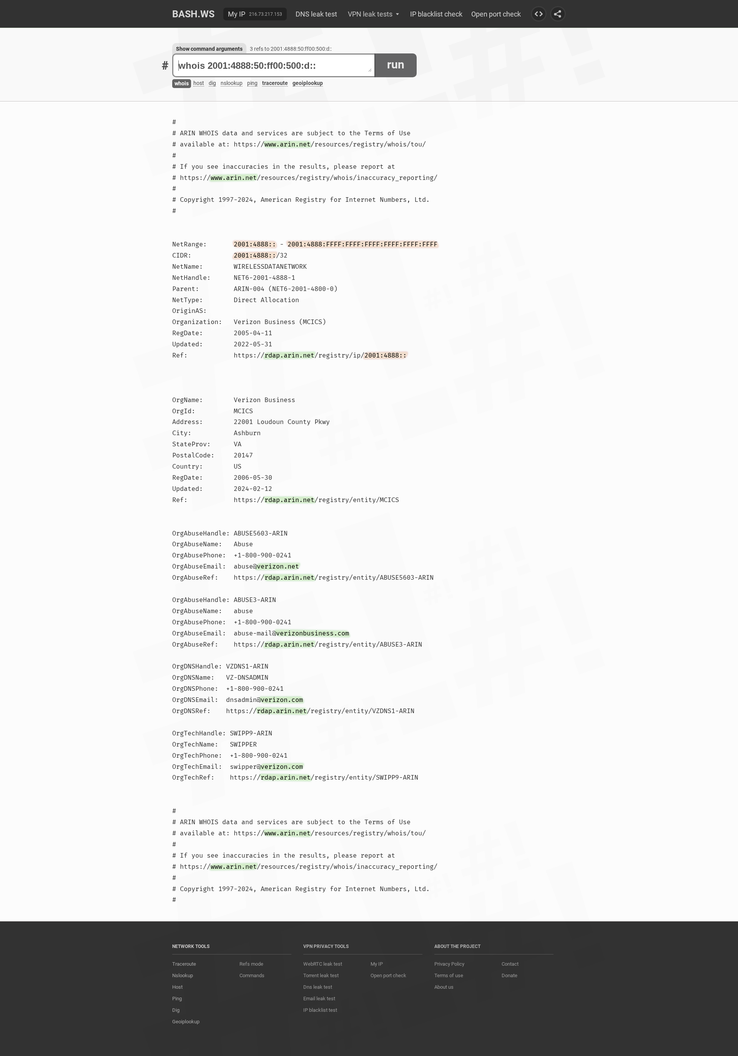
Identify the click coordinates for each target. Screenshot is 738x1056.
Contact (510, 964)
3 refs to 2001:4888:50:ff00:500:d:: (291, 49)
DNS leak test (316, 14)
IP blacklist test (320, 1010)
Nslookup (182, 975)
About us (444, 987)
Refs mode (251, 964)
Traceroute (184, 964)
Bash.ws (193, 14)
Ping (177, 998)
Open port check (496, 14)
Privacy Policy (449, 964)
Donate (509, 975)
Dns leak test (317, 987)
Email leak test (319, 998)
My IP (236, 14)
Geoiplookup (185, 1021)
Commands (251, 975)
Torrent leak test (321, 975)
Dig (176, 1010)
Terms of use (448, 975)
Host (177, 987)
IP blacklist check (436, 14)
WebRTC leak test (322, 964)
